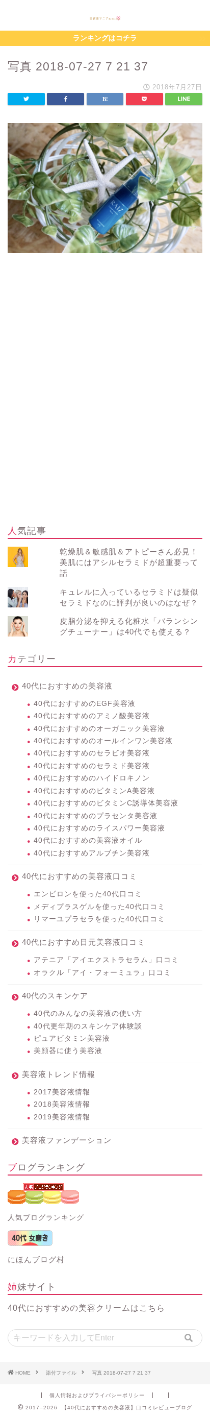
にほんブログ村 (36, 1259)
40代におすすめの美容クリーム (69, 1308)
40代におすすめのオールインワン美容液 (103, 741)
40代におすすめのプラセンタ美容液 (96, 816)
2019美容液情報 (62, 1117)
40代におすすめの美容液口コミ (79, 876)
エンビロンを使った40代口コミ (88, 894)
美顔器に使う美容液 (68, 1051)
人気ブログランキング (46, 1217)
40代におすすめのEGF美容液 (85, 703)
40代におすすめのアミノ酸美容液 (92, 716)
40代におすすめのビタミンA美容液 (94, 791)
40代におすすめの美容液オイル (88, 840)
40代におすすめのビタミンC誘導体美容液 (106, 803)
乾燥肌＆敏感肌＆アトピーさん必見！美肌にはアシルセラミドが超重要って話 (129, 562)
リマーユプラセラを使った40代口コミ (99, 919)
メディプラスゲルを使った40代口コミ (99, 907)
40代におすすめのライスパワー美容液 (99, 828)
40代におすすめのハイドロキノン (92, 778)
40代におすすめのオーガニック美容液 (99, 728)
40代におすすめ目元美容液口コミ (83, 942)
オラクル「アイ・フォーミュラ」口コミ (102, 972)
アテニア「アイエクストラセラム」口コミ (106, 960)
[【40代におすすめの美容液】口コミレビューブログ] (105, 17)
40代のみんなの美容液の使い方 (88, 1013)
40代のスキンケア (55, 995)
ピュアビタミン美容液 (72, 1038)
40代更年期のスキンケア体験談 (88, 1026)
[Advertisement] (105, 404)
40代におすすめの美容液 (67, 685)
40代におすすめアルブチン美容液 (92, 853)
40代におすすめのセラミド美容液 (92, 766)
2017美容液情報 (62, 1092)
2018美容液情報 (62, 1104)
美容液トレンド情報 (58, 1074)
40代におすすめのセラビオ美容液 (92, 753)
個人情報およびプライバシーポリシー (97, 1395)
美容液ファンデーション (67, 1140)
